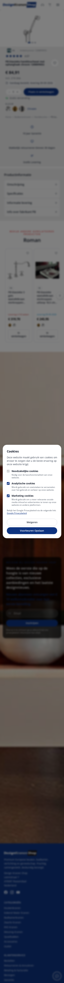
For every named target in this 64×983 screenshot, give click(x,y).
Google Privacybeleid (17, 513)
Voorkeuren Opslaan (32, 530)
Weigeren (32, 522)
